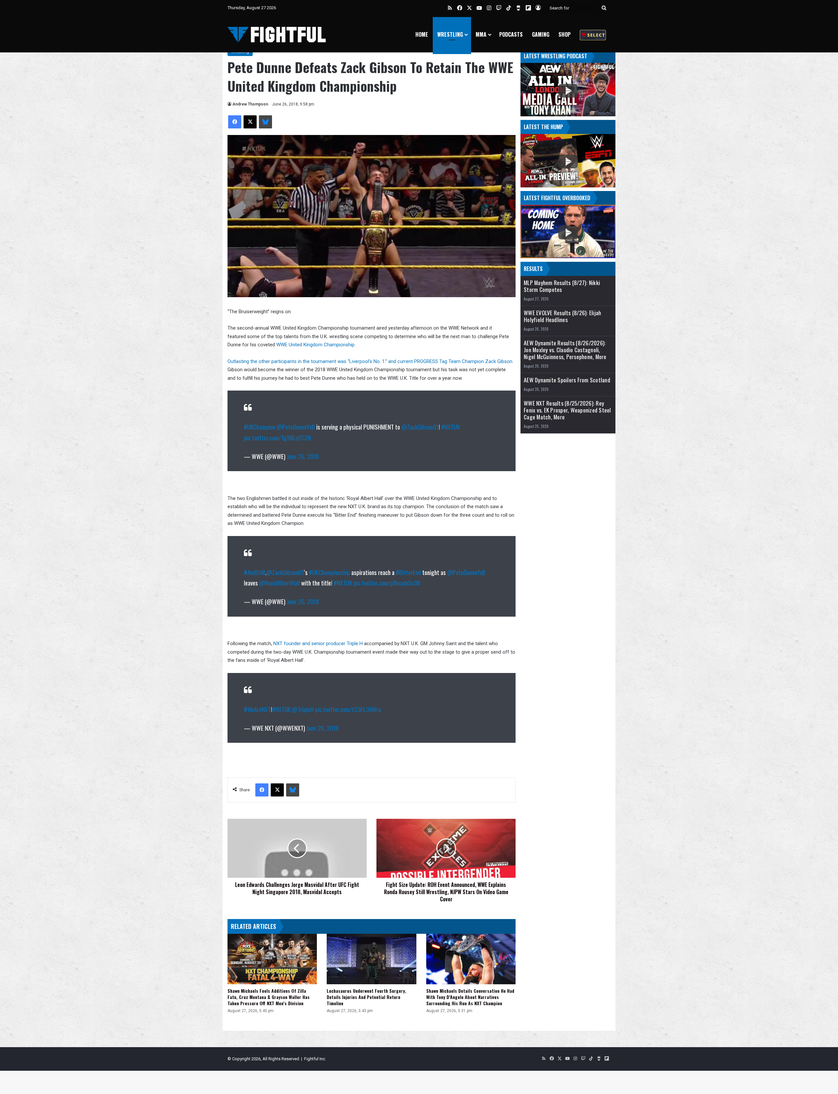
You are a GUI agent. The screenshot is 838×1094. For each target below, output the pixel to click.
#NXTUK (450, 426)
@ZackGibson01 (420, 426)
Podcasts (511, 34)
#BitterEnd (408, 572)
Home (421, 34)
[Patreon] (592, 34)
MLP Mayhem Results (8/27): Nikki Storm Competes (562, 286)
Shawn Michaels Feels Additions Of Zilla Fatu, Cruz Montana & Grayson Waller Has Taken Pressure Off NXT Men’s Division (269, 997)
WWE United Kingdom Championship (315, 345)
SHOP (564, 34)
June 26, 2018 (303, 456)
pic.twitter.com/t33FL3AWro (348, 709)
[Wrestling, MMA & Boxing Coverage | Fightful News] (277, 34)
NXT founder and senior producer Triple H (317, 643)
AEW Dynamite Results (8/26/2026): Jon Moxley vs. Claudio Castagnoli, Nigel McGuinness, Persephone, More (565, 349)
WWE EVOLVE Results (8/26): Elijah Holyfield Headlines (562, 316)
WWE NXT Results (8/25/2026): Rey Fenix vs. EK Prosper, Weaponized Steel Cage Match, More (567, 410)
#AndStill (254, 572)
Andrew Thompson (250, 104)
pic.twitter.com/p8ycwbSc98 (387, 582)
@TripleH (303, 709)
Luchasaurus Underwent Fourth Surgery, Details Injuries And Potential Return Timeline (366, 997)
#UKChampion (259, 426)
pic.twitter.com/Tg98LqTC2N (277, 437)
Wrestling (450, 34)
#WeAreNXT (257, 709)
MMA (481, 34)
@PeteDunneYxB (296, 426)
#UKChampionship (329, 572)
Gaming (540, 34)
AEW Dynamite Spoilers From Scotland (567, 379)
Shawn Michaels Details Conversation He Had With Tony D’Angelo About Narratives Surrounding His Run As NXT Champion (470, 997)
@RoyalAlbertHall (279, 582)
